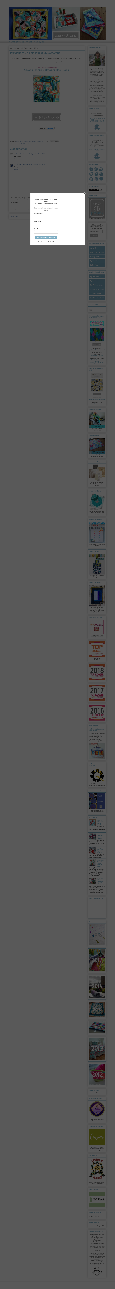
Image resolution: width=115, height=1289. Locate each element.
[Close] (84, 193)
